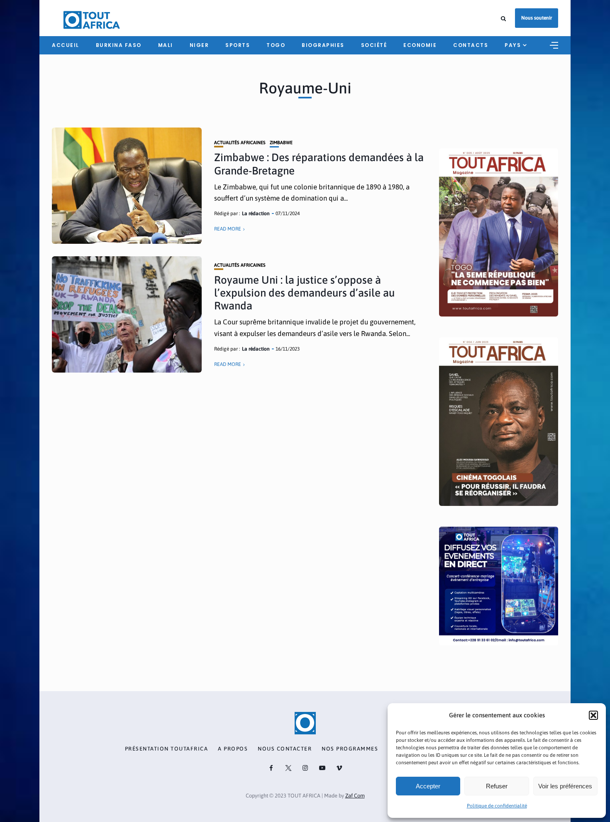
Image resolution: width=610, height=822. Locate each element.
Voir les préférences (565, 786)
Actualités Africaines (240, 142)
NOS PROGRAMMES (350, 749)
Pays (513, 45)
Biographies (323, 45)
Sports (237, 45)
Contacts (470, 45)
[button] (593, 715)
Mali (165, 45)
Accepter (428, 786)
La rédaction (256, 213)
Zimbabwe (281, 142)
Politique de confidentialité (497, 806)
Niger (199, 45)
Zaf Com (355, 796)
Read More (227, 229)
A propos (233, 749)
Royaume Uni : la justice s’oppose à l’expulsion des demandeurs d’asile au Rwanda (304, 293)
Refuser (497, 786)
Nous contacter (285, 749)
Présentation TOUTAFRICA (166, 749)
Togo (275, 45)
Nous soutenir (536, 18)
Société (374, 45)
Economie (420, 45)
